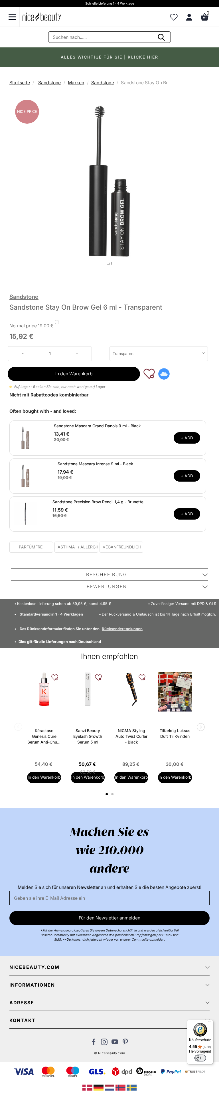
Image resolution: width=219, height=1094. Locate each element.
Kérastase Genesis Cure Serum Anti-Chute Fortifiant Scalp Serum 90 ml (44, 736)
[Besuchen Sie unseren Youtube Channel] (114, 1043)
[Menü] (209, 1023)
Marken (76, 82)
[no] (121, 1087)
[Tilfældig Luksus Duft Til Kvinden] (175, 692)
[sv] (132, 1087)
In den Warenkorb (74, 373)
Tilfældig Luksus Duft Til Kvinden (175, 733)
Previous (19, 727)
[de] (99, 1087)
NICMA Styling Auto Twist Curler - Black (131, 736)
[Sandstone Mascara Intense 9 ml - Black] (25, 475)
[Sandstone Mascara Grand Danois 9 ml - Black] (25, 437)
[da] (88, 1087)
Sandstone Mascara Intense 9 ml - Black (95, 463)
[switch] (200, 1058)
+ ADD (187, 437)
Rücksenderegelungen (122, 628)
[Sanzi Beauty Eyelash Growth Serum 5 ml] (88, 689)
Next (199, 727)
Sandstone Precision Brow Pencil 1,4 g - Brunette (97, 501)
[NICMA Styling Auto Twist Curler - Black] (131, 689)
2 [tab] (113, 794)
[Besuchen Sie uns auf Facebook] (93, 1043)
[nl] (110, 1087)
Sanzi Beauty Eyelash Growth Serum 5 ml (87, 736)
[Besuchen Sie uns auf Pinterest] (125, 1043)
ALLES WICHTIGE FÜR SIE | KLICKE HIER (109, 57)
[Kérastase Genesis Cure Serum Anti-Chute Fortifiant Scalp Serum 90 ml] (44, 689)
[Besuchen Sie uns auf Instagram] (104, 1043)
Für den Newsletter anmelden (109, 918)
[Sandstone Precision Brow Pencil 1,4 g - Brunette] (25, 513)
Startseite (19, 82)
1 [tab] (107, 794)
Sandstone (49, 82)
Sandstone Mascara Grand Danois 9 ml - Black (97, 425)
